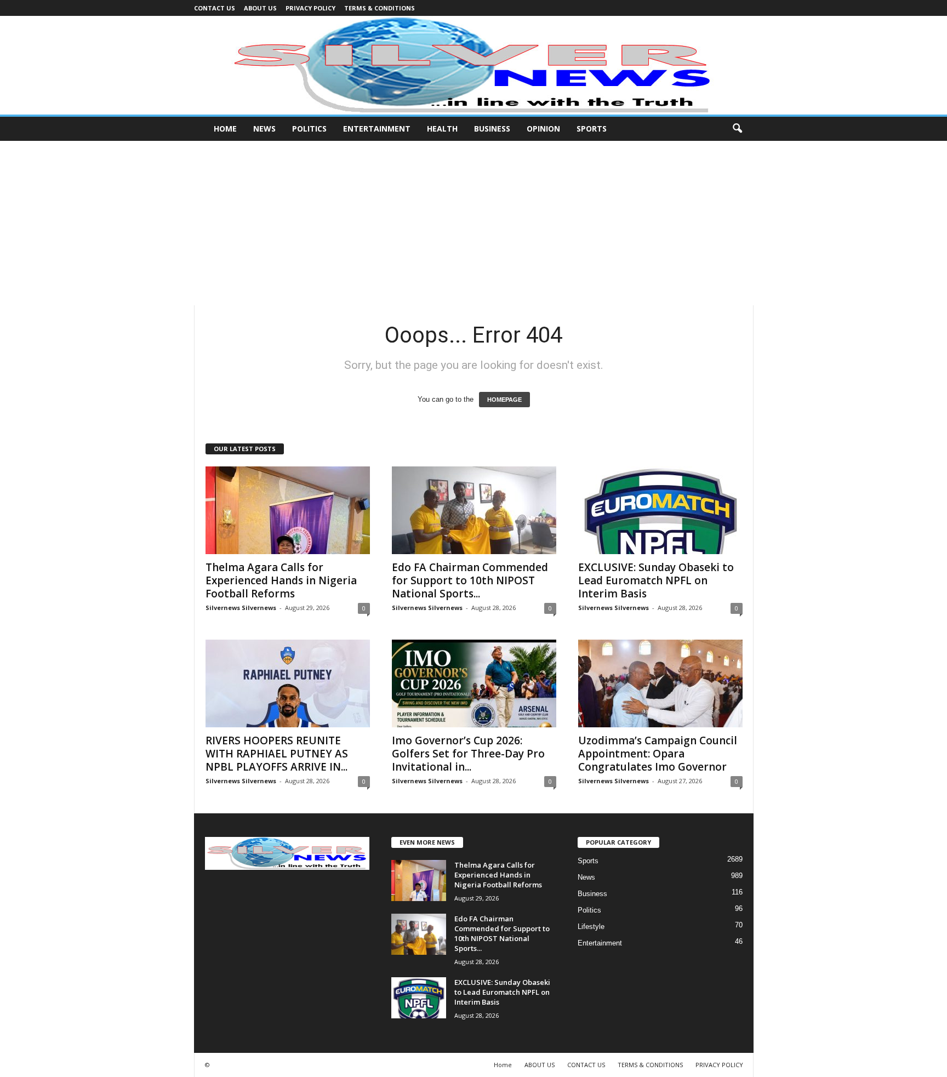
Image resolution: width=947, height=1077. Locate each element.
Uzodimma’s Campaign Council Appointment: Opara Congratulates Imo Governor (657, 753)
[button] (737, 129)
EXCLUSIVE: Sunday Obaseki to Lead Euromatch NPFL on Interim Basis (656, 580)
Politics (309, 128)
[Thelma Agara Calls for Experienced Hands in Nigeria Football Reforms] (288, 510)
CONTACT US (214, 8)
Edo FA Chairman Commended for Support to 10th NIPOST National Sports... (470, 580)
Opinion (543, 128)
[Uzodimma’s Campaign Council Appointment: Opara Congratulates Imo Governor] (660, 683)
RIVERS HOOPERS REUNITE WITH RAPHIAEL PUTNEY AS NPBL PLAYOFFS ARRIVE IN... (277, 753)
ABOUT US (260, 8)
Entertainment (376, 128)
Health (442, 128)
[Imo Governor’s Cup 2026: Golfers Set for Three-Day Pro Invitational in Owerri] (474, 683)
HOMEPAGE (504, 399)
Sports (592, 128)
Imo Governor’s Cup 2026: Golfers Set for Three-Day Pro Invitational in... (468, 753)
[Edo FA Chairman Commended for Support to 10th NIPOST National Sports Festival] (474, 510)
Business (492, 128)
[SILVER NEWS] (473, 65)
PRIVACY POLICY (310, 8)
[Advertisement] (473, 223)
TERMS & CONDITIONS (379, 8)
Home (225, 128)
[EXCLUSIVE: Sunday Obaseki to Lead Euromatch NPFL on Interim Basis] (660, 510)
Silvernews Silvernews (241, 607)
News (264, 128)
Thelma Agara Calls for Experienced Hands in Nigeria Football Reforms (281, 580)
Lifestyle (591, 926)
